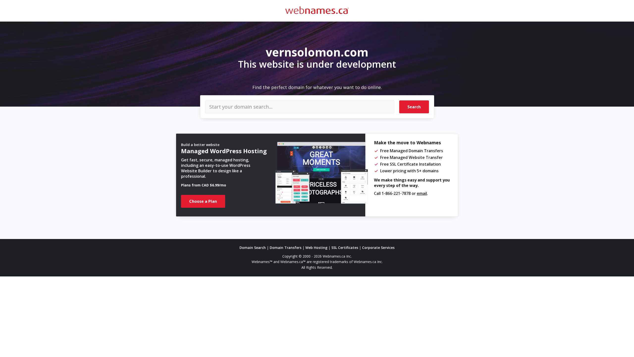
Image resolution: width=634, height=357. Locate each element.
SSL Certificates (344, 247)
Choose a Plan (203, 201)
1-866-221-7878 (396, 193)
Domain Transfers (285, 247)
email (422, 193)
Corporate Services (378, 247)
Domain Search (252, 247)
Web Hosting (316, 247)
